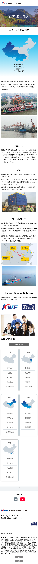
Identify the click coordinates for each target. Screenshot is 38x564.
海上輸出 (10, 377)
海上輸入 (10, 382)
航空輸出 (10, 368)
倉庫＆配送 (10, 386)
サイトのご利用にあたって (7, 533)
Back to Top (19, 489)
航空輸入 (10, 373)
